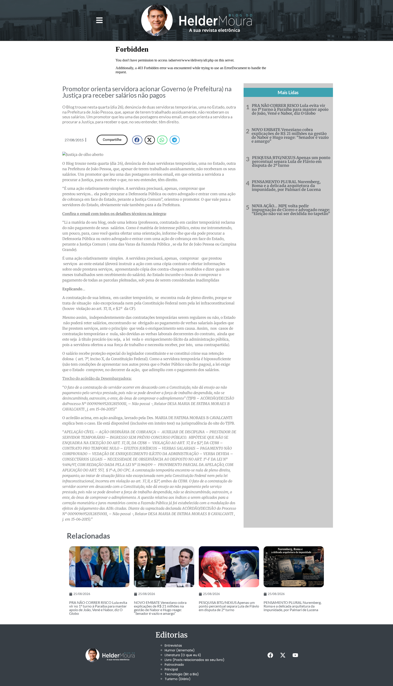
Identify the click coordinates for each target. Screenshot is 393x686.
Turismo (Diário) (178, 679)
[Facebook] (270, 655)
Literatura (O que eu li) (183, 655)
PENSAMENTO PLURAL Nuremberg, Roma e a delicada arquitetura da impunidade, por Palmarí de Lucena (286, 185)
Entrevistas (173, 645)
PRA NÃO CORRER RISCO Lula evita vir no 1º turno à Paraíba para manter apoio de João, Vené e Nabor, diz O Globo (290, 109)
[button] (99, 20)
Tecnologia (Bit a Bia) (182, 674)
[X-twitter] (282, 655)
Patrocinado (174, 664)
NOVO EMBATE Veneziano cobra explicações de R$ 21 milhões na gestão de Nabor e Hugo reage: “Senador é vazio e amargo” (290, 135)
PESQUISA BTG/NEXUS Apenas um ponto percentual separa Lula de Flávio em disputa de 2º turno (291, 161)
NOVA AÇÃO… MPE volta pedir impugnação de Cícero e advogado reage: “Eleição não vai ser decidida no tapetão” (291, 209)
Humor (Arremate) (180, 650)
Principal (171, 669)
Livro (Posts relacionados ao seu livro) (194, 660)
